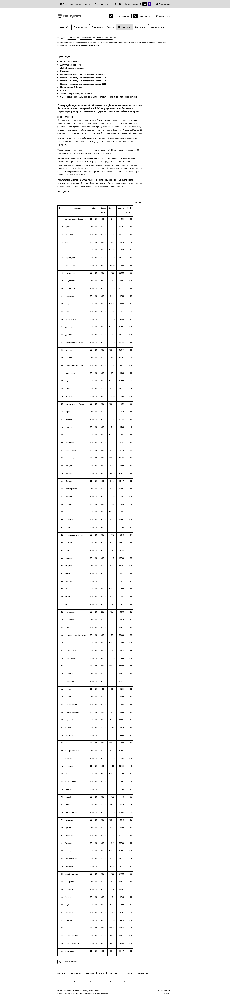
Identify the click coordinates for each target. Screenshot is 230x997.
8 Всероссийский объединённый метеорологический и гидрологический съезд (98, 96)
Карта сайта (114, 981)
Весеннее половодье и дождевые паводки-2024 (83, 77)
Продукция (97, 27)
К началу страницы (71, 961)
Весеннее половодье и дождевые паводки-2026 (83, 84)
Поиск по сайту (145, 16)
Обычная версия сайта (133, 981)
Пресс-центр (124, 27)
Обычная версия (165, 16)
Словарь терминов (97, 981)
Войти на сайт (63, 981)
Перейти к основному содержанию (76, 4)
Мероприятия (157, 27)
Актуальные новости (70, 64)
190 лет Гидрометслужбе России (76, 93)
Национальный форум (71, 87)
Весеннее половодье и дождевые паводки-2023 (83, 74)
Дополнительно (165, 4)
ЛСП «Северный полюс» (72, 68)
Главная (72, 37)
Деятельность (80, 27)
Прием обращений (122, 16)
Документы (140, 27)
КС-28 (63, 90)
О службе (64, 27)
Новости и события (104, 37)
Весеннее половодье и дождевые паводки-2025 (83, 80)
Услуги (110, 27)
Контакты (65, 71)
